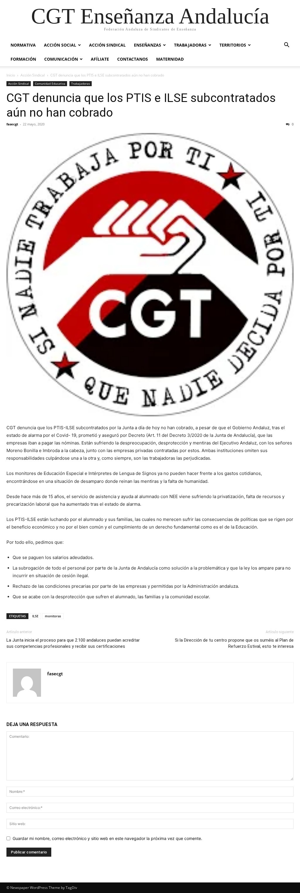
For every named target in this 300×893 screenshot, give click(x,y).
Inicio (10, 75)
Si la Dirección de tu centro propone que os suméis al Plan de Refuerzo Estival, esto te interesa (234, 643)
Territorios (232, 45)
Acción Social (60, 45)
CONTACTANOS (132, 59)
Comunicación (61, 59)
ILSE (35, 616)
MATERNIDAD (170, 59)
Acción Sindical (107, 45)
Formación (23, 59)
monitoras (53, 616)
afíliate (100, 59)
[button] (286, 45)
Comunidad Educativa (50, 83)
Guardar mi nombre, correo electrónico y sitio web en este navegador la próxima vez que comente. (107, 838)
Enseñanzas (147, 45)
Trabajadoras (190, 45)
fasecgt (12, 124)
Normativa (23, 45)
